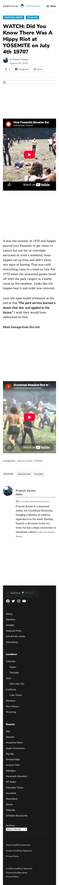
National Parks (13, 17)
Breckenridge (13, 759)
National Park (24, 474)
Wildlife (32, 17)
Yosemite (38, 474)
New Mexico (12, 706)
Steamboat (12, 798)
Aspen (13, 667)
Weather (10, 619)
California (11, 689)
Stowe (9, 804)
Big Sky (10, 753)
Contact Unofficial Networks (19, 850)
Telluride (14, 672)
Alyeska (10, 737)
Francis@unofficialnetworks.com (34, 501)
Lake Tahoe (16, 695)
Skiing (9, 613)
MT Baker (11, 781)
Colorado (10, 661)
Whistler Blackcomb (16, 815)
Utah (8, 678)
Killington (11, 770)
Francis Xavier (21, 59)
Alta (8, 731)
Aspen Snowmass (15, 748)
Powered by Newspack (16, 872)
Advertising (12, 642)
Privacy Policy (12, 856)
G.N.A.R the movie (15, 636)
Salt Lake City (17, 683)
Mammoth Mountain (16, 776)
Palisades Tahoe (14, 787)
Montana (10, 700)
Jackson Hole (13, 765)
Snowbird (11, 793)
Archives (10, 825)
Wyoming (11, 712)
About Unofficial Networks (18, 844)
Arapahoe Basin (14, 742)
